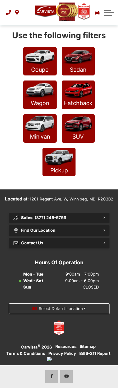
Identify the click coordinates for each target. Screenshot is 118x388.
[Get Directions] (17, 12)
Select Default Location (61, 308)
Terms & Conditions (25, 353)
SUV (78, 136)
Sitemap (88, 346)
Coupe (39, 69)
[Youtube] (66, 376)
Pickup (59, 170)
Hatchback (78, 103)
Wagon (40, 103)
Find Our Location (38, 230)
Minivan (40, 136)
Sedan (78, 69)
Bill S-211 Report (94, 353)
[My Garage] (97, 12)
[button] (25, 12)
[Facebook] (51, 376)
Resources (65, 346)
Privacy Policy (62, 353)
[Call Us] (8, 12)
